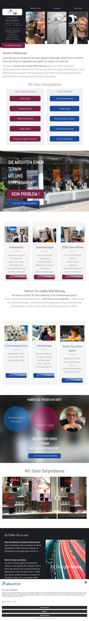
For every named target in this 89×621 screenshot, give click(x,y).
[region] (44, 24)
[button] (35, 24)
